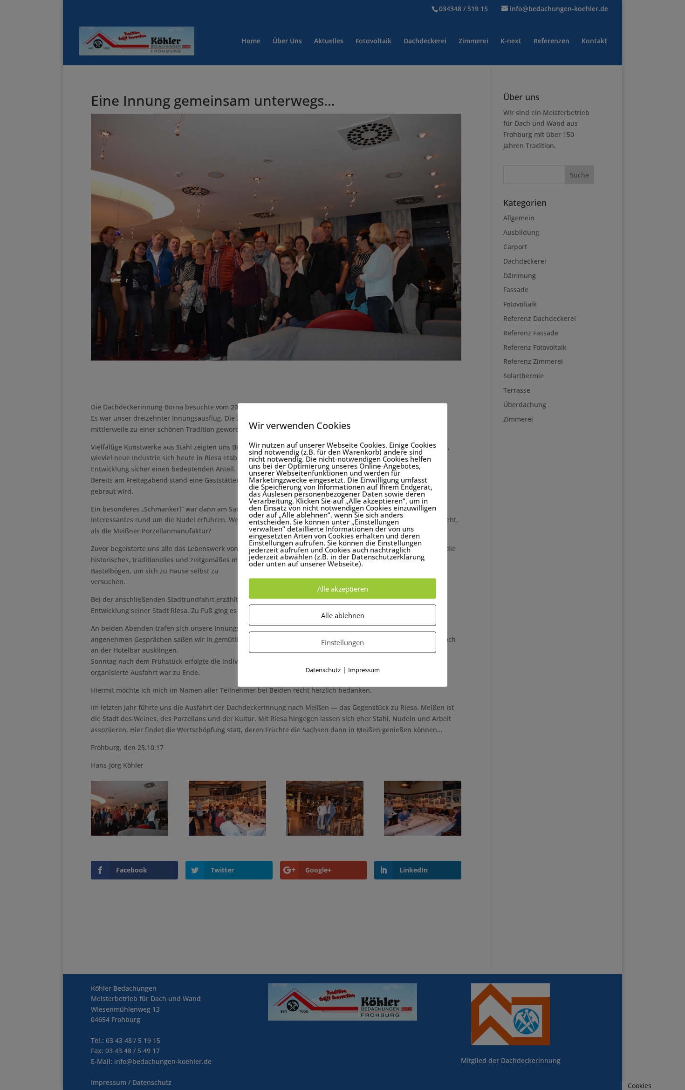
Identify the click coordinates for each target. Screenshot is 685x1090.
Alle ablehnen (342, 615)
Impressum (364, 670)
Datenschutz (323, 670)
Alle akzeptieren (342, 588)
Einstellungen (342, 642)
